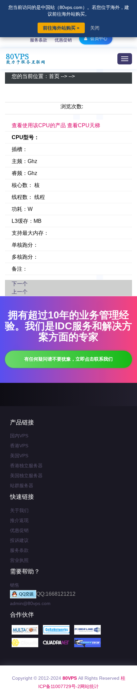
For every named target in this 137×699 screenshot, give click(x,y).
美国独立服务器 (26, 475)
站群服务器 (21, 485)
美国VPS (19, 455)
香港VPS (19, 445)
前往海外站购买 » (61, 28)
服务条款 (38, 40)
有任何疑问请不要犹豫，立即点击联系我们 (68, 359)
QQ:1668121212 (55, 594)
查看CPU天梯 (83, 125)
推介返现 (19, 520)
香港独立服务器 (26, 465)
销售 (14, 585)
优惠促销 (63, 40)
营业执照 (19, 560)
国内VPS (19, 435)
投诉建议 (19, 540)
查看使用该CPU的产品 (39, 125)
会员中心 (98, 38)
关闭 (94, 28)
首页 (54, 76)
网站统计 (89, 686)
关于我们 (19, 510)
